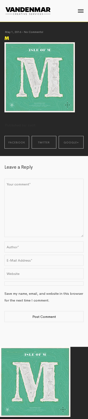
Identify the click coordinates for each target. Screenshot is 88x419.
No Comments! (33, 32)
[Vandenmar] (27, 10)
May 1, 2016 (13, 32)
